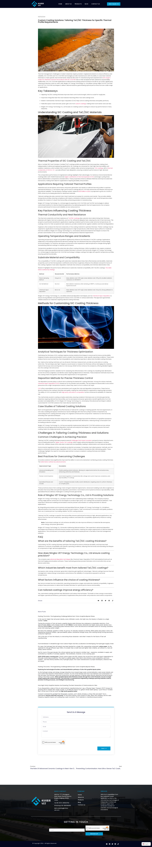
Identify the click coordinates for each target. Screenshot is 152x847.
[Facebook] (115, 844)
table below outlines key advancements (53, 462)
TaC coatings (99, 168)
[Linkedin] (109, 844)
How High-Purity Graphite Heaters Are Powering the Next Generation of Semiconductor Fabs (67, 685)
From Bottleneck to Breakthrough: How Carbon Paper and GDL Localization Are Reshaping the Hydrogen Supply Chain (76, 644)
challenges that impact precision (81, 440)
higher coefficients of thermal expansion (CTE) (79, 177)
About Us (68, 4)
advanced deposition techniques (60, 559)
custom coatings (80, 104)
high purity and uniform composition (73, 392)
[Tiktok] (118, 844)
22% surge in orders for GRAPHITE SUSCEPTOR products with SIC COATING (74, 79)
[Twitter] (112, 844)
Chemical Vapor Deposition (101, 296)
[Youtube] (106, 844)
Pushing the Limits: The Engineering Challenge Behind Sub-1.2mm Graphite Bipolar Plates (66, 616)
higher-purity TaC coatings (64, 442)
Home (60, 4)
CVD (39, 388)
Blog (86, 4)
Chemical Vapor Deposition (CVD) (48, 383)
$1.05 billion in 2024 (84, 191)
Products (78, 4)
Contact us (95, 4)
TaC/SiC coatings (73, 218)
